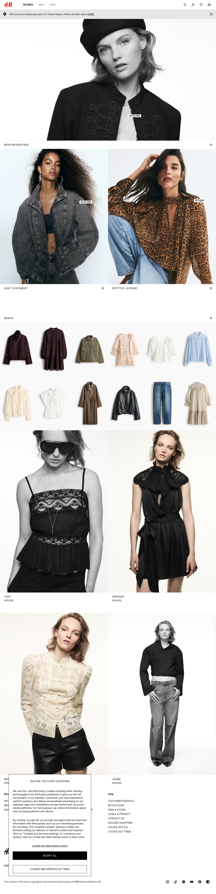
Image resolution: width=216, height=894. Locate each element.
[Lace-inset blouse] (198, 349)
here (91, 14)
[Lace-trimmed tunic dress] (54, 349)
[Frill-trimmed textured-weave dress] (198, 403)
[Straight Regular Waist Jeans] (162, 403)
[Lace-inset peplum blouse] (162, 349)
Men (41, 4)
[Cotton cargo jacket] (90, 349)
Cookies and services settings (50, 869)
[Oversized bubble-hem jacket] (18, 349)
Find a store (117, 809)
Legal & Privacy (119, 814)
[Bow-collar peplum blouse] (54, 403)
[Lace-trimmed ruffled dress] (126, 349)
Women (28, 4)
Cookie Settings (119, 831)
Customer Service (121, 801)
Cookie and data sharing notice (50, 845)
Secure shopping (120, 822)
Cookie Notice (118, 827)
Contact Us (116, 818)
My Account (116, 805)
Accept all (50, 855)
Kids (53, 4)
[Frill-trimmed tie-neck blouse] (18, 403)
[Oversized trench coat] (90, 403)
